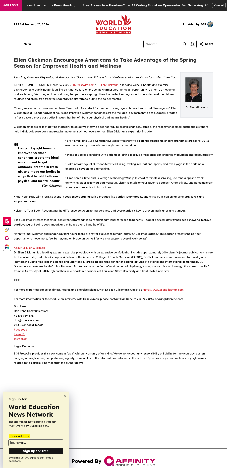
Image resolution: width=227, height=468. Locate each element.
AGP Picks (10, 5)
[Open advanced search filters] (192, 44)
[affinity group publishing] (7, 238)
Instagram (20, 339)
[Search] (184, 44)
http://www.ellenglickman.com (163, 289)
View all (219, 5)
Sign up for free (36, 451)
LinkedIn (19, 334)
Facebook (20, 329)
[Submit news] (7, 221)
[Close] (64, 395)
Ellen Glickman (109, 85)
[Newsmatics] (7, 246)
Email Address (19, 436)
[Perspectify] (7, 230)
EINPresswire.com (82, 85)
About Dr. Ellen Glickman (29, 247)
